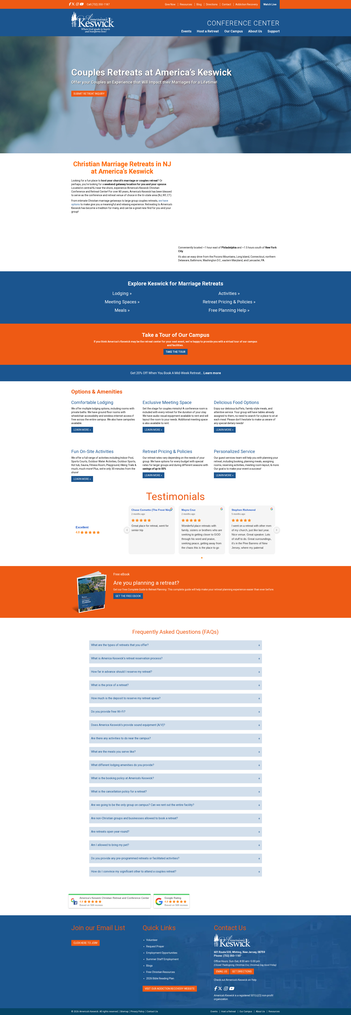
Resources (186, 4)
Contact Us (230, 928)
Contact (226, 4)
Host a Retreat (208, 31)
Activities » (229, 293)
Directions (212, 4)
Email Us (221, 971)
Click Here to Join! (85, 942)
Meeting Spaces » (122, 301)
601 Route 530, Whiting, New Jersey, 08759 (239, 952)
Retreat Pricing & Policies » (229, 301)
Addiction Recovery (246, 4)
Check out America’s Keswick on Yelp (235, 979)
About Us (255, 31)
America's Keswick (224, 995)
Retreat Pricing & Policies (167, 451)
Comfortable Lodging (92, 402)
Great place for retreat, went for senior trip (150, 528)
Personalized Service (234, 451)
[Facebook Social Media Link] (70, 4)
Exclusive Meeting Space (167, 402)
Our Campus (233, 31)
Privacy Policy (137, 1011)
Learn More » (82, 429)
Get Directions (242, 971)
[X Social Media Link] (73, 4)
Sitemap (124, 1011)
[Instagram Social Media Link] (77, 4)
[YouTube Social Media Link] (81, 4)
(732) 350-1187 (232, 955)
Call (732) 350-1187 (98, 4)
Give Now (170, 4)
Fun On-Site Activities (92, 451)
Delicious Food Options (236, 402)
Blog (199, 4)
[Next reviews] (276, 530)
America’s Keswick (88, 1011)
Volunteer (152, 940)
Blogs (149, 965)
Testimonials (175, 496)
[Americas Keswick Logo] (92, 21)
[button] (175, 645)
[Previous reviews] (127, 530)
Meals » (122, 310)
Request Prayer (155, 946)
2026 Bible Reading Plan (160, 978)
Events (186, 31)
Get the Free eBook (128, 596)
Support (273, 31)
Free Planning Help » (229, 310)
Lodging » (122, 293)
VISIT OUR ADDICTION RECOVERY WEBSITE (170, 988)
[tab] (175, 645)
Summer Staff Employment (162, 959)
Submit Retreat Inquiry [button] (89, 93)
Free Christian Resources (160, 972)
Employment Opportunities (161, 952)
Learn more (212, 373)
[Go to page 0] (202, 558)
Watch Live (269, 4)
